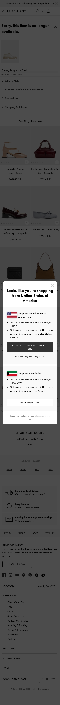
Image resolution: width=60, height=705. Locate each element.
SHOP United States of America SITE (30, 347)
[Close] (52, 285)
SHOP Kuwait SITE (30, 402)
